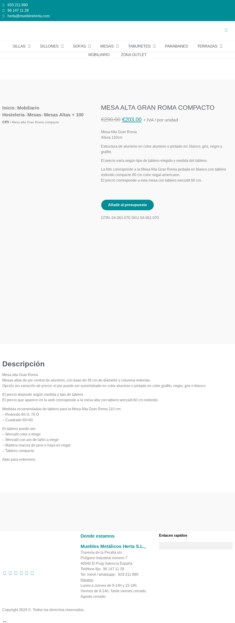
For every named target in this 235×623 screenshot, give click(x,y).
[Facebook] (4, 573)
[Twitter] (21, 573)
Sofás (79, 46)
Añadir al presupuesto (127, 205)
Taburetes (139, 46)
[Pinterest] (10, 573)
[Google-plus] (26, 573)
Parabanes (176, 46)
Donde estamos (98, 536)
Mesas (107, 46)
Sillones (49, 46)
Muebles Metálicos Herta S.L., (113, 546)
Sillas (19, 46)
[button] (221, 31)
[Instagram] (15, 573)
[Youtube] (32, 573)
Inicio (8, 107)
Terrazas (207, 46)
